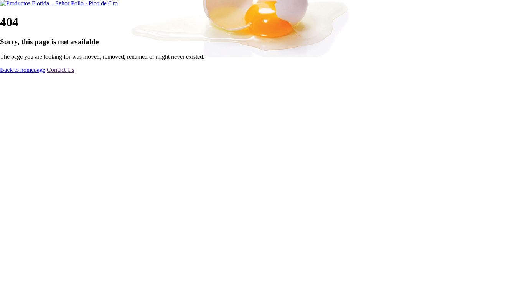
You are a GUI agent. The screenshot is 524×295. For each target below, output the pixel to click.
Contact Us (60, 69)
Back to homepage (22, 69)
